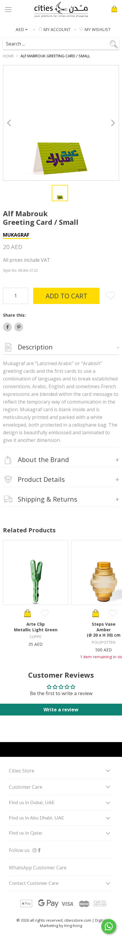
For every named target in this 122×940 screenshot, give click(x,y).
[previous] (9, 123)
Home (8, 55)
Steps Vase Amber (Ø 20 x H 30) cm (104, 629)
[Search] (60, 41)
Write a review (61, 709)
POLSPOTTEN (103, 642)
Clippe (35, 636)
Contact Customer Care (33, 883)
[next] (112, 123)
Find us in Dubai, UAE (31, 802)
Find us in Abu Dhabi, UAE (36, 818)
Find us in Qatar (25, 833)
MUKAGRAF (16, 235)
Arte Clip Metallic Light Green (35, 626)
